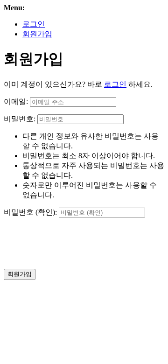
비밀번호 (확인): (30, 212)
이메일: (16, 101)
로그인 (33, 24)
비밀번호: (19, 119)
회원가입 (37, 34)
